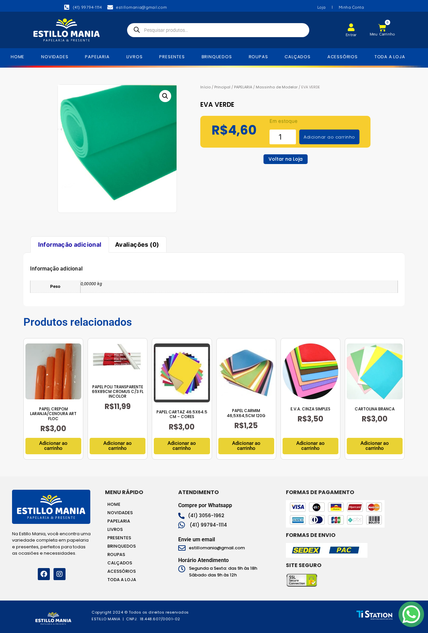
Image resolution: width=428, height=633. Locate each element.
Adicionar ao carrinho (329, 137)
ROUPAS (258, 57)
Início (205, 87)
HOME (17, 57)
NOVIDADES (54, 57)
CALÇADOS (297, 57)
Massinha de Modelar (277, 87)
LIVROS (134, 57)
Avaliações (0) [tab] (137, 244)
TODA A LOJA (389, 57)
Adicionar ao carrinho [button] (53, 445)
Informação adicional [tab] (70, 244)
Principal (222, 87)
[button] (165, 96)
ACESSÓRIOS (342, 57)
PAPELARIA (97, 57)
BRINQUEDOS (217, 57)
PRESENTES (172, 57)
